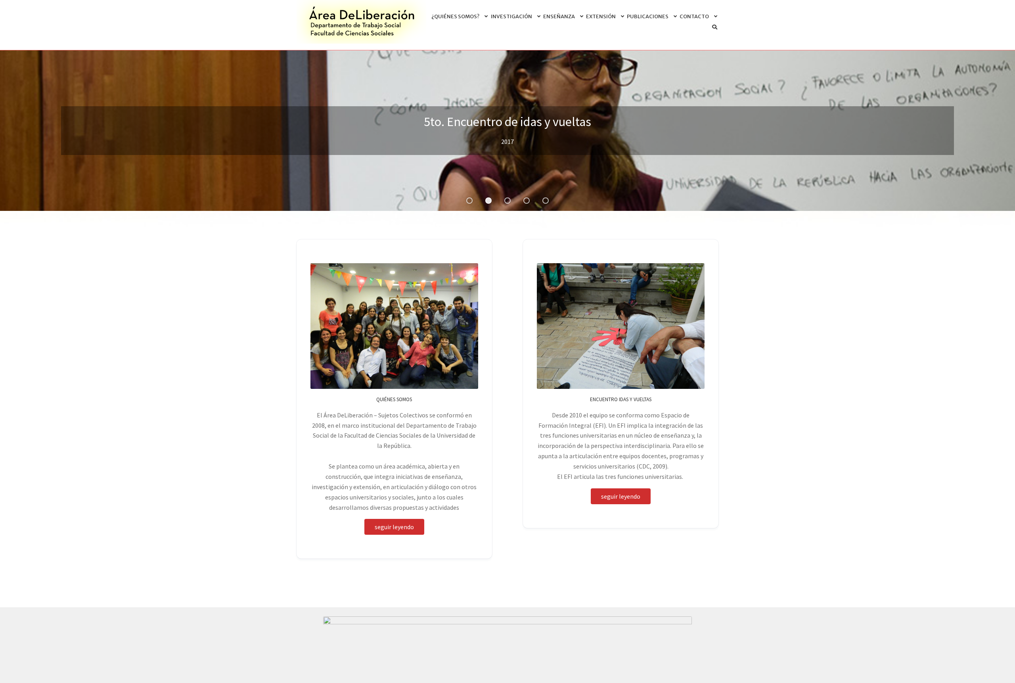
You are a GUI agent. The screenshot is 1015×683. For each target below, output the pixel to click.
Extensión (601, 16)
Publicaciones (647, 16)
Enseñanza (559, 16)
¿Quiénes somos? (455, 16)
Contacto (694, 16)
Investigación (511, 16)
